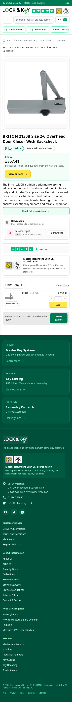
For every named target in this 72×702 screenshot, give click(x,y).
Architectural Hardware (22, 40)
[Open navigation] (7, 19)
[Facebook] (6, 512)
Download (58, 233)
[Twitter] (14, 512)
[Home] (4, 40)
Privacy (13, 693)
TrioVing (7, 649)
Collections (9, 574)
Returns (31, 693)
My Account (9, 539)
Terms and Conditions (14, 534)
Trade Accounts (11, 670)
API (4, 693)
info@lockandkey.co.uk (34, 3)
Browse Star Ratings (13, 589)
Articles (7, 563)
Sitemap (42, 693)
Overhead (61, 40)
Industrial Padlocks (13, 654)
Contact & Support (12, 600)
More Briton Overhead (40, 148)
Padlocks (7, 624)
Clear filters (62, 285)
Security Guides (11, 569)
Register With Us (12, 544)
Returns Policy (10, 595)
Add (58, 305)
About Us (7, 558)
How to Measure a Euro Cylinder (20, 619)
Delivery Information (14, 528)
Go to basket (58, 318)
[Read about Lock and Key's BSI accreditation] (66, 11)
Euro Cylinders (10, 614)
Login (66, 3)
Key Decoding (10, 665)
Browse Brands (11, 579)
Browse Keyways (12, 584)
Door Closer (45, 40)
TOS (22, 693)
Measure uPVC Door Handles (18, 630)
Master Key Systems (13, 644)
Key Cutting (9, 659)
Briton (18, 148)
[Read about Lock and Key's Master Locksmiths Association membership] (59, 11)
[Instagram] (22, 512)
